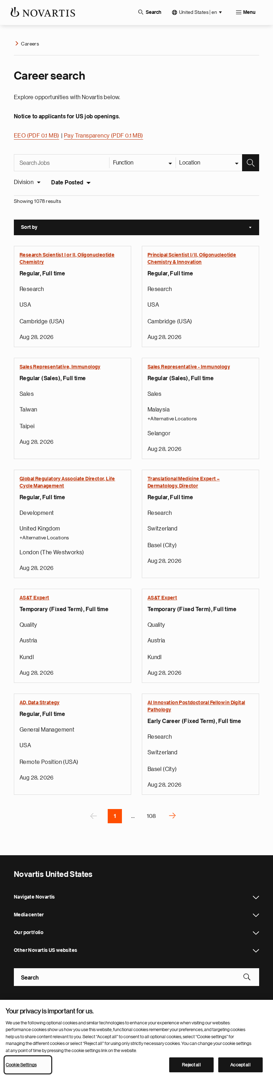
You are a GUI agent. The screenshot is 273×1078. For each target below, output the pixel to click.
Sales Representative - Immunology (189, 367)
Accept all (240, 1064)
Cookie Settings (21, 1064)
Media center (256, 915)
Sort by (140, 228)
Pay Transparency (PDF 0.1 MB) (103, 136)
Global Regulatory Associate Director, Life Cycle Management (67, 482)
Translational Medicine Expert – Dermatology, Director (184, 482)
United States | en (198, 12)
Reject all (191, 1064)
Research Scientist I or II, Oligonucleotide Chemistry (67, 259)
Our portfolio (256, 933)
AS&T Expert (34, 597)
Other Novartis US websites (256, 951)
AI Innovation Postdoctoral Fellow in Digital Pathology (196, 706)
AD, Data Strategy (40, 702)
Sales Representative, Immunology (60, 367)
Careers (30, 43)
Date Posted (67, 182)
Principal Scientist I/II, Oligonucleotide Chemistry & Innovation (192, 259)
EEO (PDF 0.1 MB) (36, 136)
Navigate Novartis (256, 897)
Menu (249, 12)
